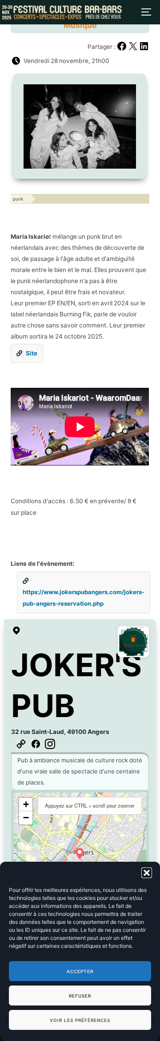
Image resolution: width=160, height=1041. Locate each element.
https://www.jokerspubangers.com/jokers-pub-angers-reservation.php (83, 597)
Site (31, 353)
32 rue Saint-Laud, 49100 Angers (60, 731)
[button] (146, 872)
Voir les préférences (80, 1020)
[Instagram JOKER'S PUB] (50, 744)
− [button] (26, 817)
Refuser (80, 995)
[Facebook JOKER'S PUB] (36, 744)
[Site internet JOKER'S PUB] (22, 744)
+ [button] (26, 804)
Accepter (80, 971)
